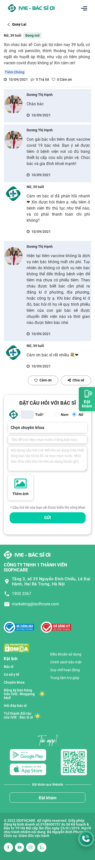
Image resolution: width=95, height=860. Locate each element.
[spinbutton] (27, 414)
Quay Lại (19, 24)
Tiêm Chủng (14, 72)
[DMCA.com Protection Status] (16, 647)
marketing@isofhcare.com (35, 604)
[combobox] (11, 428)
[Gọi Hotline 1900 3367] (86, 839)
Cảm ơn (46, 380)
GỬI (47, 517)
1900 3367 (21, 593)
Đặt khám (47, 797)
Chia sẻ (78, 380)
